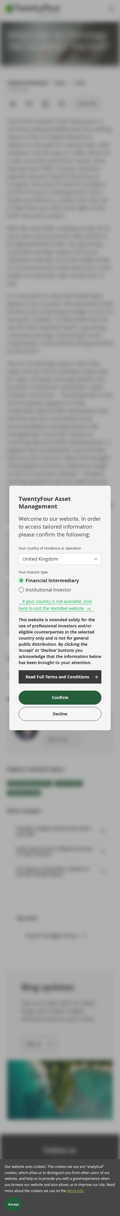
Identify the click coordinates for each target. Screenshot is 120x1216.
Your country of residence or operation (50, 548)
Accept (13, 1204)
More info (75, 1190)
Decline (60, 714)
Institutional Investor (48, 590)
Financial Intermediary (52, 580)
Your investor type (33, 572)
